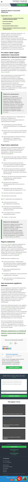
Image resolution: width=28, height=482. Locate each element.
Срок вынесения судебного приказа (10, 25)
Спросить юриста (14, 367)
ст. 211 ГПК (8, 308)
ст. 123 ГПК (8, 244)
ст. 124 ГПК (11, 152)
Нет (11, 479)
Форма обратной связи (7, 466)
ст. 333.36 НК (16, 255)
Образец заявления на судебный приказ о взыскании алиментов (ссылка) (14, 28)
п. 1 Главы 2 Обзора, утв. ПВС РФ (11, 236)
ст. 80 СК (6, 112)
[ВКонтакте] (3, 348)
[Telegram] (10, 348)
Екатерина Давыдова (12, 354)
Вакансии (5, 471)
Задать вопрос (22, 4)
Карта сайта (5, 475)
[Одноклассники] (5, 348)
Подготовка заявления (8, 21)
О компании (5, 468)
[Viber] (7, 348)
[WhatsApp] (9, 348)
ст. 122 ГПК (22, 81)
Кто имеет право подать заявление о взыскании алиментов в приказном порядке (13, 19)
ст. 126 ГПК (6, 72)
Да (16, 479)
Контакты (5, 469)
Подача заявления (7, 23)
